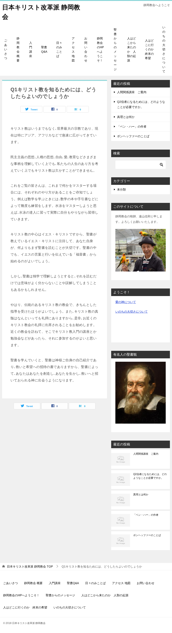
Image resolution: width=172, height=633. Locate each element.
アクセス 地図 (73, 49)
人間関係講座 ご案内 (131, 92)
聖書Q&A (44, 49)
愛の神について (125, 302)
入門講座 (30, 49)
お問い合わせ (85, 49)
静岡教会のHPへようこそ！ (100, 49)
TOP (30, 566)
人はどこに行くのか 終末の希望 (151, 49)
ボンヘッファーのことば (133, 136)
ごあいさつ (5, 49)
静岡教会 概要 (18, 49)
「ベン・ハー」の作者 (131, 126)
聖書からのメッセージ (115, 49)
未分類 (121, 189)
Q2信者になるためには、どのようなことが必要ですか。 (150, 476)
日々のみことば (59, 49)
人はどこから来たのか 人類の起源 (131, 49)
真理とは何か (126, 117)
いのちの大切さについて (163, 49)
